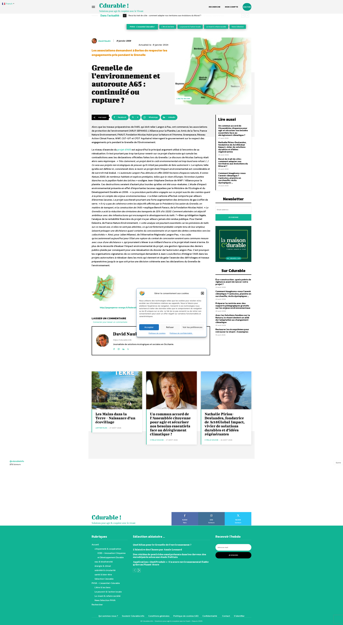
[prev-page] (134, 570)
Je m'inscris (233, 555)
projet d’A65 (124, 149)
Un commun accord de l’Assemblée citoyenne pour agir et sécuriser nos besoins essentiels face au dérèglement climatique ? (233, 130)
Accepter (149, 327)
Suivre (338, 463)
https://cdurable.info (122, 339)
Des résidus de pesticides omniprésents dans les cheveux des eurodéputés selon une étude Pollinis (169, 555)
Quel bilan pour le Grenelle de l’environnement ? (162, 544)
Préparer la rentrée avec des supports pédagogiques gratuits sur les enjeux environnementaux (232, 305)
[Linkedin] (123, 349)
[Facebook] (114, 349)
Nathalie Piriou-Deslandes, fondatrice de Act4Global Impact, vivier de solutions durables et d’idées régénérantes (232, 147)
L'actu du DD (183, 98)
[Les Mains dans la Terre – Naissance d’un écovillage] (117, 390)
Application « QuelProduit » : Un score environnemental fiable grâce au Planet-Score (171, 563)
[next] (247, 15)
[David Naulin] (95, 41)
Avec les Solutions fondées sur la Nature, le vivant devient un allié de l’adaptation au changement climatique (232, 319)
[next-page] (139, 570)
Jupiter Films (101, 428)
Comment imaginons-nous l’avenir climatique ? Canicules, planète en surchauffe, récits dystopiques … (232, 177)
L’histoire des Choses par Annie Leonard (157, 549)
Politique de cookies (157, 333)
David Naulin (104, 41)
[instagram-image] (21, 490)
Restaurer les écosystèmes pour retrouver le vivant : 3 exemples (232, 330)
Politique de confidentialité (181, 333)
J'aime (184, 513)
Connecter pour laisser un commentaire (110, 322)
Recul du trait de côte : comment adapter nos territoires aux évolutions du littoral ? (164, 15)
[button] (202, 293)
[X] (128, 349)
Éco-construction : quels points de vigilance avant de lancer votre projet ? (233, 282)
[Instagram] (119, 349)
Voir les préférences (192, 327)
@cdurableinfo (17, 461)
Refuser (170, 327)
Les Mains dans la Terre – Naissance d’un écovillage (115, 418)
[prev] (243, 15)
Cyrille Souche (157, 440)
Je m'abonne (233, 217)
